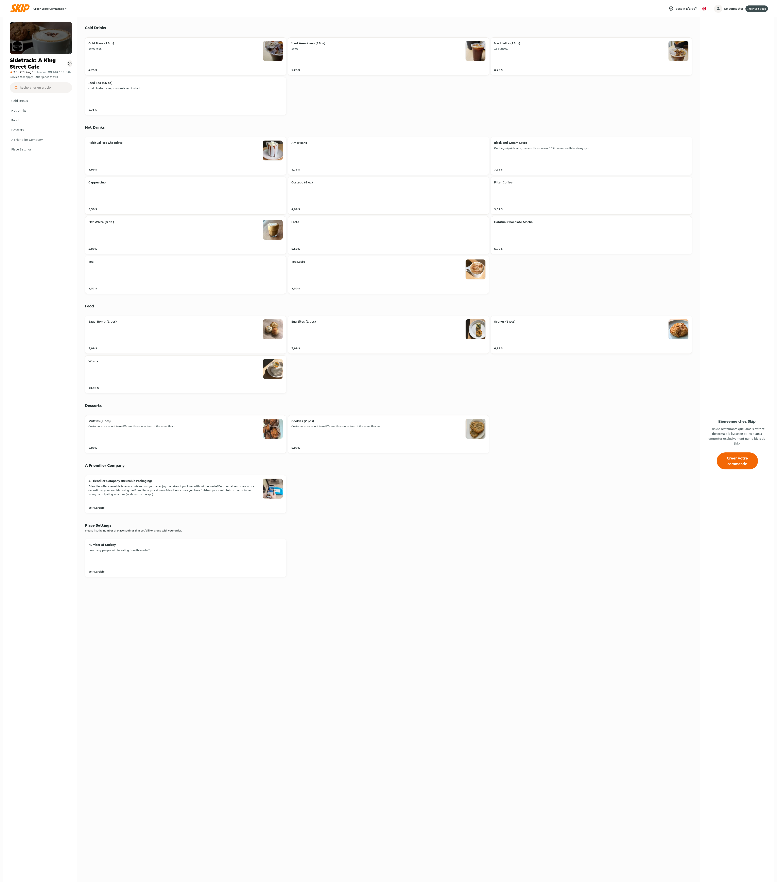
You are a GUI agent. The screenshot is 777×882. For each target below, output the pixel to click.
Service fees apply (21, 77)
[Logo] (21, 8)
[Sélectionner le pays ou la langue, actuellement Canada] (704, 8)
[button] (41, 101)
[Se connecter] (718, 9)
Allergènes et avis (46, 77)
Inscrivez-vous (756, 9)
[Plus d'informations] (69, 63)
